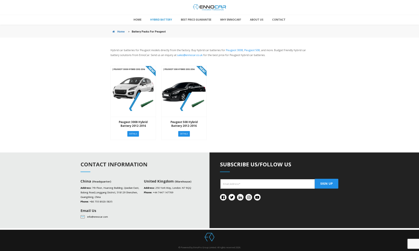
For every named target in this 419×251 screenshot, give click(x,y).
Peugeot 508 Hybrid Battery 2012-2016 (184, 124)
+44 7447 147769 (163, 192)
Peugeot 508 (252, 50)
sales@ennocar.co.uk (190, 55)
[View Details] (133, 91)
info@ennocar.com (97, 216)
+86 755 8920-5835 (101, 201)
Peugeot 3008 (234, 50)
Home (121, 31)
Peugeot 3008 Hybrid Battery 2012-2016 (133, 124)
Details (133, 133)
